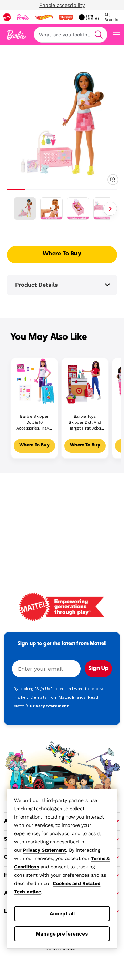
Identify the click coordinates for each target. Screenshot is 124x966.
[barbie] (23, 17)
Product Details (36, 284)
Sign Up (98, 668)
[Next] (110, 209)
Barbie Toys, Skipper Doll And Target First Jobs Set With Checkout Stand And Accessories (85, 422)
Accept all (62, 914)
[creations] (89, 17)
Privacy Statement (44, 850)
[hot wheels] (44, 17)
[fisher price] (66, 17)
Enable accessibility (62, 5)
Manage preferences (62, 934)
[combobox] (70, 35)
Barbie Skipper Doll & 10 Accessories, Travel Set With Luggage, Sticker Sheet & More (34, 422)
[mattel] (7, 17)
